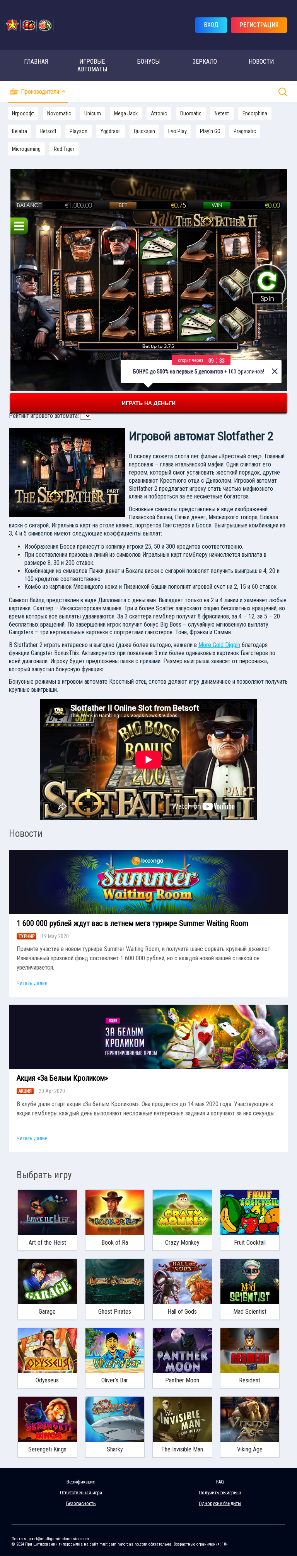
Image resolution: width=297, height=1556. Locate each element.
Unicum (92, 113)
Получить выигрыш (220, 1492)
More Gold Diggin (219, 645)
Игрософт (23, 113)
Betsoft (48, 131)
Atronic (159, 113)
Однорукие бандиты (220, 1503)
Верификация (81, 1482)
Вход (211, 25)
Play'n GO (210, 131)
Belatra (19, 131)
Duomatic (190, 113)
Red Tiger (64, 149)
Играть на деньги (149, 403)
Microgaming (26, 149)
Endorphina (254, 113)
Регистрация (258, 25)
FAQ (220, 1482)
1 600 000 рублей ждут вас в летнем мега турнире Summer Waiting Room (132, 923)
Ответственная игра (81, 1492)
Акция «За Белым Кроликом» (62, 1078)
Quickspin (144, 131)
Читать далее (32, 983)
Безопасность (81, 1503)
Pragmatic (245, 131)
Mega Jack (126, 113)
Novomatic (59, 113)
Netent (222, 113)
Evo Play (177, 131)
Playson (78, 131)
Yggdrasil (111, 131)
